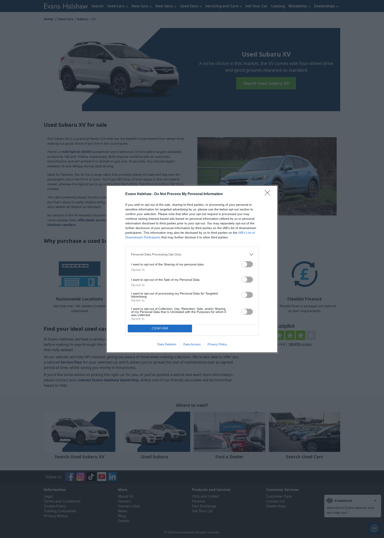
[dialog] (192, 269)
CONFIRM (160, 328)
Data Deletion (166, 344)
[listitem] (192, 254)
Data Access (192, 344)
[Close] (269, 194)
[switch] (247, 264)
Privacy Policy (217, 344)
